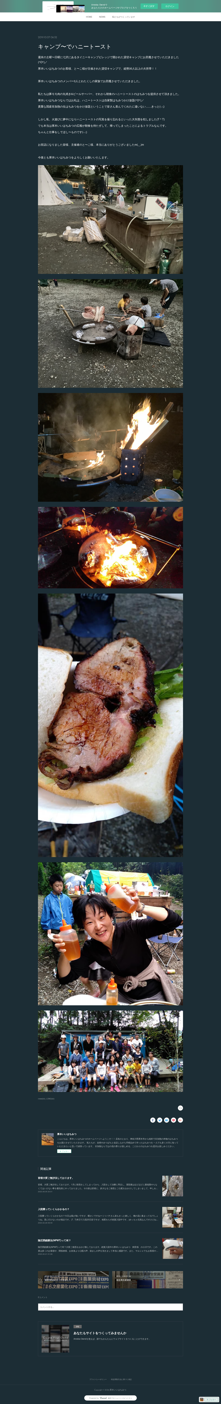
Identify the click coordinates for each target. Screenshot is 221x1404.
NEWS (102, 16)
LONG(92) (50, 1098)
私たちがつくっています (123, 16)
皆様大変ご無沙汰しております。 (56, 1177)
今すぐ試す (149, 6)
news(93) (41, 1098)
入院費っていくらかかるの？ (53, 1209)
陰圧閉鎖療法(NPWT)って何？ (54, 1240)
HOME (89, 16)
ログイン (169, 6)
